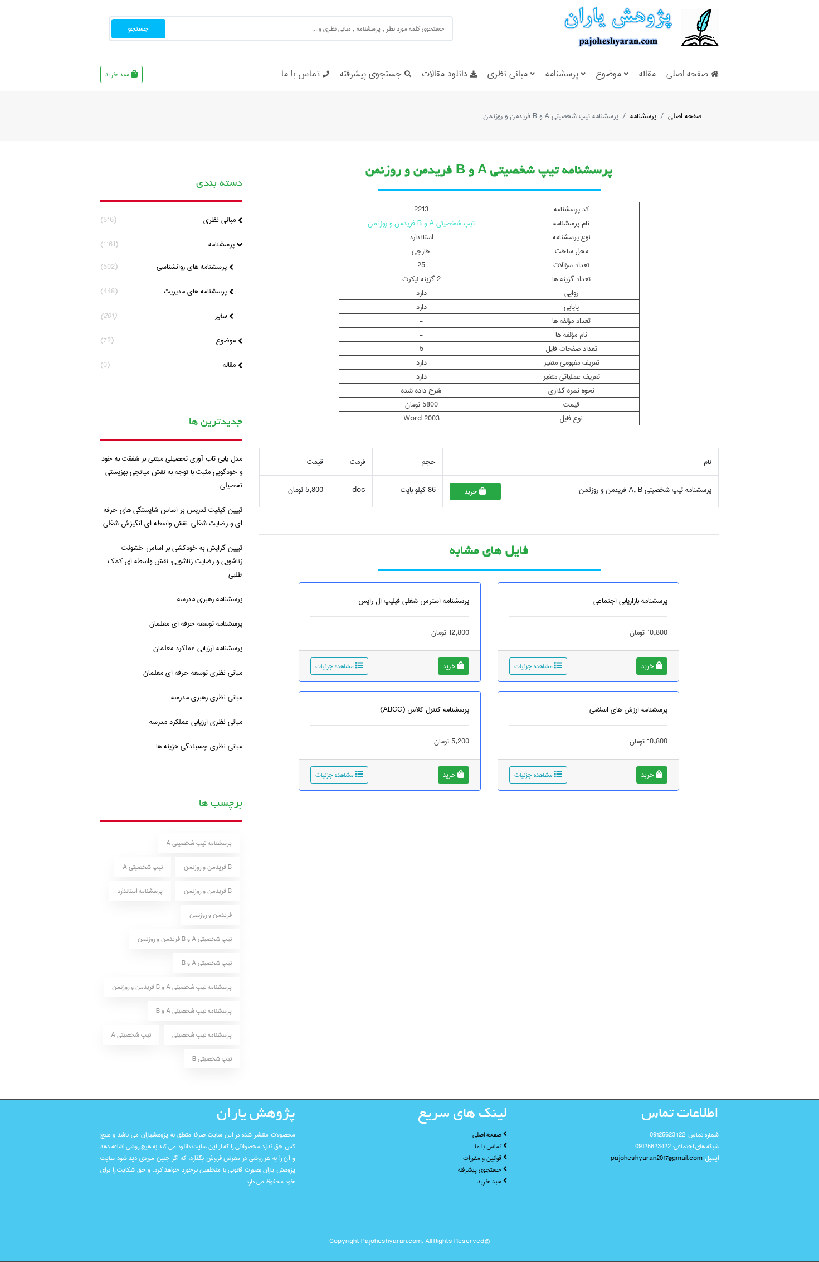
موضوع (608, 74)
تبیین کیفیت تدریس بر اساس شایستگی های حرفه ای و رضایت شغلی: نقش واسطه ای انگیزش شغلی (172, 516)
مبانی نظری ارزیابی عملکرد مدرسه (195, 721)
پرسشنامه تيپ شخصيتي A (199, 843)
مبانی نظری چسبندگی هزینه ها (199, 746)
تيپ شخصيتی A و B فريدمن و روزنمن (185, 939)
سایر (164, 315)
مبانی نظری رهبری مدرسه (206, 697)
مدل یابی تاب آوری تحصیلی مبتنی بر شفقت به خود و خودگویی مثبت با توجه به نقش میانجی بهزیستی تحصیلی (171, 472)
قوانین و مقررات (483, 1158)
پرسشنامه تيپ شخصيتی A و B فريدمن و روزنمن (172, 987)
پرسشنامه (561, 74)
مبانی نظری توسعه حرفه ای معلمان (192, 672)
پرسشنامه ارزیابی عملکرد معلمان (197, 648)
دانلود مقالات (444, 74)
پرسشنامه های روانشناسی (164, 266)
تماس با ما (300, 74)
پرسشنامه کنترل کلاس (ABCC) (424, 709)
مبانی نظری (508, 74)
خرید (472, 491)
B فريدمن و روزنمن (208, 867)
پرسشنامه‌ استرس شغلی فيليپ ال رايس (413, 600)
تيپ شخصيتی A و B (207, 963)
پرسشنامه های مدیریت (164, 291)
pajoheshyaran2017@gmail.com (657, 1158)
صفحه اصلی (687, 74)
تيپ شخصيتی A (131, 1035)
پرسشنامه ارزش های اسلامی (628, 709)
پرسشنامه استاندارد (140, 891)
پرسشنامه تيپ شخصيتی (202, 1035)
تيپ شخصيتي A (143, 867)
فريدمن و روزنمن (210, 915)
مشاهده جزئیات (534, 666)
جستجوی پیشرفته (371, 74)
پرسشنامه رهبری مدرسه (209, 599)
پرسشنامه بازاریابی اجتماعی (630, 600)
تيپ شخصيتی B (212, 1059)
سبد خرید (118, 74)
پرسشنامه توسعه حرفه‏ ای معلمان (195, 623)
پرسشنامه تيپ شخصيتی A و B (194, 1011)
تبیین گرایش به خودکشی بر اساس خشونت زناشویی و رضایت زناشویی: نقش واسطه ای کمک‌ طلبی (175, 561)
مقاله (647, 74)
